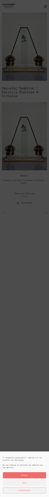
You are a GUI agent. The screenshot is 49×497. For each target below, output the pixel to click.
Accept (24, 475)
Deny (24, 483)
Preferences (24, 490)
